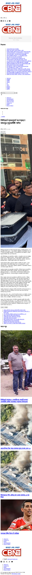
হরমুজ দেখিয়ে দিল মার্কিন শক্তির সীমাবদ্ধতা (12, 315)
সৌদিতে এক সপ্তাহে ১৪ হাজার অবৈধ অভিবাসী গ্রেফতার (14, 323)
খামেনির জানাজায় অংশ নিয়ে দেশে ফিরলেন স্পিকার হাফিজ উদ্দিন (13, 70)
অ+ (1, 131)
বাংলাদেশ (8, 86)
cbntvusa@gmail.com (12, 559)
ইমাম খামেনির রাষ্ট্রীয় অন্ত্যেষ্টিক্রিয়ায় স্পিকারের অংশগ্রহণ (12, 73)
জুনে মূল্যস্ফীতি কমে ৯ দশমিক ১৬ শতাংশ (9, 67)
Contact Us (9, 103)
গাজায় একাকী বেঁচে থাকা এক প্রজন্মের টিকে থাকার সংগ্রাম (14, 310)
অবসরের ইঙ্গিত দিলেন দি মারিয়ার (8, 49)
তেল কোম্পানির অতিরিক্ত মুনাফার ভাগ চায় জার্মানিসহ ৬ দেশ (15, 314)
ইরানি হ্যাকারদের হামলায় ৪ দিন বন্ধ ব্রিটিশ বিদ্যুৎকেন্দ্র (14, 319)
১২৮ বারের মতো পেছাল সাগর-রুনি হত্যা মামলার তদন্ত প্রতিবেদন (14, 61)
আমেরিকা (8, 79)
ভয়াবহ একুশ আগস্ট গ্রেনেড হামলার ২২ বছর (10, 50)
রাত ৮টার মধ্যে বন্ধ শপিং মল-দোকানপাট (9, 57)
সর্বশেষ (2, 307)
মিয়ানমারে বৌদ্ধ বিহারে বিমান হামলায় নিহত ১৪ (12, 322)
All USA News (10, 100)
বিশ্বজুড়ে (8, 87)
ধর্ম (7, 83)
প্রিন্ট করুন (4, 133)
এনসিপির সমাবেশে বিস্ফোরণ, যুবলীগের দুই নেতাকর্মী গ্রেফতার (13, 69)
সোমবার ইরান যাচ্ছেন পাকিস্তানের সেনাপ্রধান (12, 316)
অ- (4, 131)
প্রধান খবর (9, 78)
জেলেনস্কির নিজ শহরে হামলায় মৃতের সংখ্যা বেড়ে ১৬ (16, 448)
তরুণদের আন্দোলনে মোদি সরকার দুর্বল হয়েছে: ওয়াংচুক (12, 59)
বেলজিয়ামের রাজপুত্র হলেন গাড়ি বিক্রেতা (11, 320)
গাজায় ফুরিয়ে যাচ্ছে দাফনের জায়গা (10, 318)
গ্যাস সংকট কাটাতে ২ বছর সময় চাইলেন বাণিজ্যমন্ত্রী (11, 54)
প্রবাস (8, 85)
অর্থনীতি (8, 81)
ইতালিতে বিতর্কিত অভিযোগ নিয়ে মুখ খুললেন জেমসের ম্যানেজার (13, 51)
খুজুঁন (16, 92)
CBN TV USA (10, 101)
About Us (9, 97)
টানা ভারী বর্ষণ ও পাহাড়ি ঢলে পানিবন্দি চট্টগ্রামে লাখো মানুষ (12, 66)
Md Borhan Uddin (16, 573)
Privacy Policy (10, 105)
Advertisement (10, 99)
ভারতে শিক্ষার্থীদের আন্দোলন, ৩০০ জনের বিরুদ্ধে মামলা (12, 55)
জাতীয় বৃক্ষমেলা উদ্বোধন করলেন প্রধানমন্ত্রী (10, 65)
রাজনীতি (8, 89)
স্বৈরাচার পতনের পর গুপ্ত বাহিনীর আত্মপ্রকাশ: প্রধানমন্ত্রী (12, 62)
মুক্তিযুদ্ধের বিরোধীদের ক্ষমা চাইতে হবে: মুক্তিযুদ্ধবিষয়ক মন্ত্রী (13, 63)
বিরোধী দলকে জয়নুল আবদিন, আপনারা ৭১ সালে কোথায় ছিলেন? (13, 74)
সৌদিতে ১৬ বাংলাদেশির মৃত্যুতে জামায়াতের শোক (11, 58)
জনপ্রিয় (6, 307)
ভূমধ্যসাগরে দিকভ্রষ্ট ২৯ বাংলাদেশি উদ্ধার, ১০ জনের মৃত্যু (13, 53)
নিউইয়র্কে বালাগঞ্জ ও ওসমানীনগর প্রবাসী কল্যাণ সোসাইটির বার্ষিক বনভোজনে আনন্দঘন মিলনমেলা (14, 401)
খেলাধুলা (8, 82)
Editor (8, 104)
